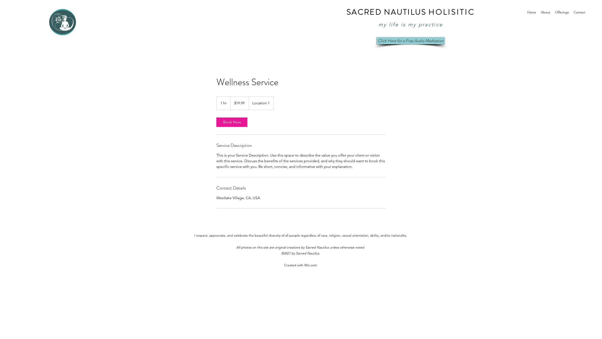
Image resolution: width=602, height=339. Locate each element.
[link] (231, 122)
